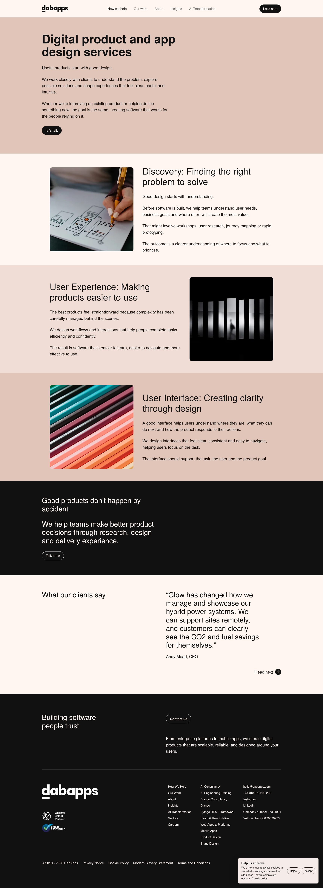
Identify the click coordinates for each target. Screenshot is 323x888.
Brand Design (210, 843)
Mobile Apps (209, 831)
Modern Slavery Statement (153, 862)
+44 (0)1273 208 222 (257, 793)
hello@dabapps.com (256, 786)
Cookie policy (259, 878)
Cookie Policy (118, 862)
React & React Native (215, 818)
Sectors (173, 818)
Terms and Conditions (193, 862)
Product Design (211, 837)
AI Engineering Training (216, 793)
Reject (293, 871)
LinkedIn (248, 805)
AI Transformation (202, 8)
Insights (176, 8)
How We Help (177, 786)
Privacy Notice (93, 862)
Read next (264, 672)
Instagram (249, 799)
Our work (140, 8)
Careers (173, 824)
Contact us (178, 718)
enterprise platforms (195, 738)
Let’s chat (270, 8)
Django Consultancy (214, 799)
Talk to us (53, 555)
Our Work (174, 793)
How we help (117, 8)
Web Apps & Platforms (215, 824)
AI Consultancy (211, 786)
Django (205, 805)
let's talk (52, 130)
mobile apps (230, 738)
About (159, 8)
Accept (308, 871)
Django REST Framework (217, 812)
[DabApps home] (55, 8)
